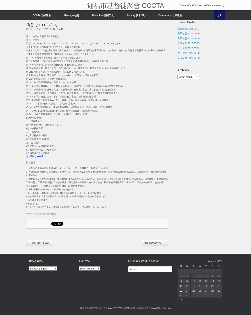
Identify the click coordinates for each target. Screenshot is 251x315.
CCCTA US (58, 28)
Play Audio (37, 156)
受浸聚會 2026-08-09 (189, 43)
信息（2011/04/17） (155, 242)
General (38, 213)
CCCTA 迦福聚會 (42, 15)
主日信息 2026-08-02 (189, 48)
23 (181, 290)
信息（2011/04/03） (39, 242)
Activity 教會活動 (136, 15)
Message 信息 (71, 15)
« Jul (180, 299)
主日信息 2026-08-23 (189, 28)
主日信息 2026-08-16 (189, 33)
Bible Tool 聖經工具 (103, 15)
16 (181, 286)
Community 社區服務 (170, 15)
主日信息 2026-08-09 (189, 38)
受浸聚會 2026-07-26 (189, 58)
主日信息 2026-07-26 (189, 53)
